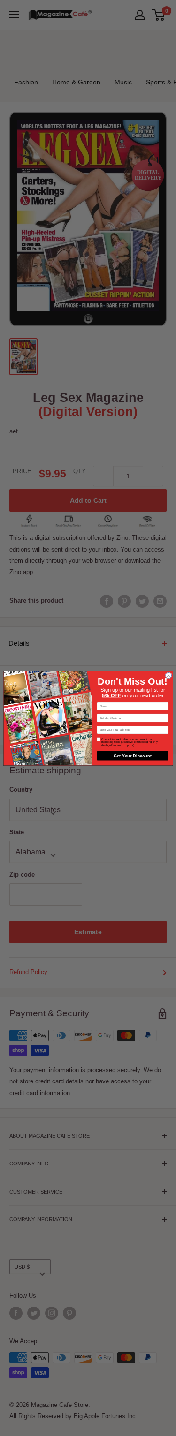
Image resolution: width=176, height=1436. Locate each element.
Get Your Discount (133, 755)
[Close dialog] (168, 675)
